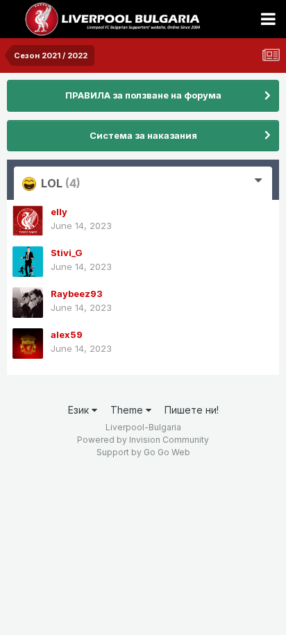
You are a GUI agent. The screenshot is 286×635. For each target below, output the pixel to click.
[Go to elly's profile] (27, 220)
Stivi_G (67, 252)
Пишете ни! (192, 410)
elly (59, 211)
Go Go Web (167, 452)
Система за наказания (143, 135)
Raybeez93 (77, 293)
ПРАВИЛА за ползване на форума (143, 95)
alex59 (67, 334)
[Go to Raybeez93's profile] (27, 302)
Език (80, 410)
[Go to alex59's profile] (27, 343)
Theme (128, 410)
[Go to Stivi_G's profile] (27, 261)
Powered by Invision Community (143, 439)
